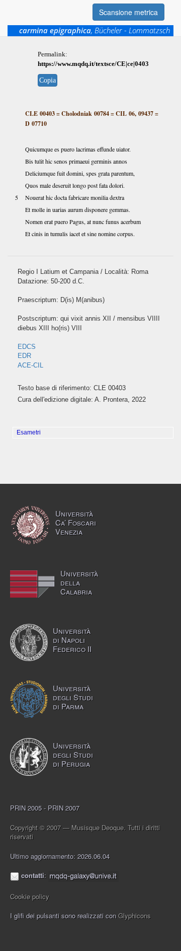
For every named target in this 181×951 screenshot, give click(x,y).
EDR (24, 355)
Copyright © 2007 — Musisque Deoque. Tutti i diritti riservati (85, 832)
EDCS (27, 346)
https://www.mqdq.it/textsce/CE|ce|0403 (93, 63)
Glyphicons (134, 915)
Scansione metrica (128, 12)
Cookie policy (29, 896)
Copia (47, 80)
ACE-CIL (30, 365)
